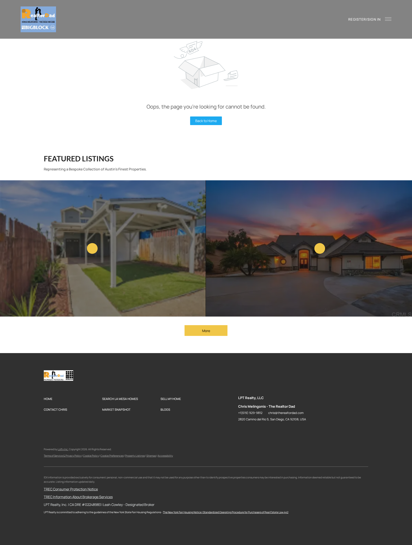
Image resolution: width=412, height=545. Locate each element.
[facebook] (241, 429)
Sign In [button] (374, 19)
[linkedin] (250, 429)
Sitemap (151, 456)
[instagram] (267, 429)
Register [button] (357, 19)
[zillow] (258, 429)
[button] (38, 19)
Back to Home (206, 120)
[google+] (284, 429)
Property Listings (135, 456)
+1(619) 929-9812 (250, 413)
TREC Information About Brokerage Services (78, 496)
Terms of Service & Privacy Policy (63, 456)
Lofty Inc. (63, 449)
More (206, 330)
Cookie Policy (91, 456)
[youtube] (276, 429)
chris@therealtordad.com (286, 413)
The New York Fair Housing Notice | (183, 512)
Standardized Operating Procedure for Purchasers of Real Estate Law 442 (245, 512)
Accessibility (165, 456)
